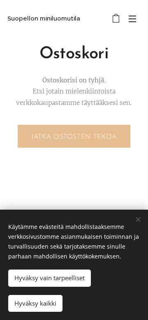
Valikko (132, 18)
